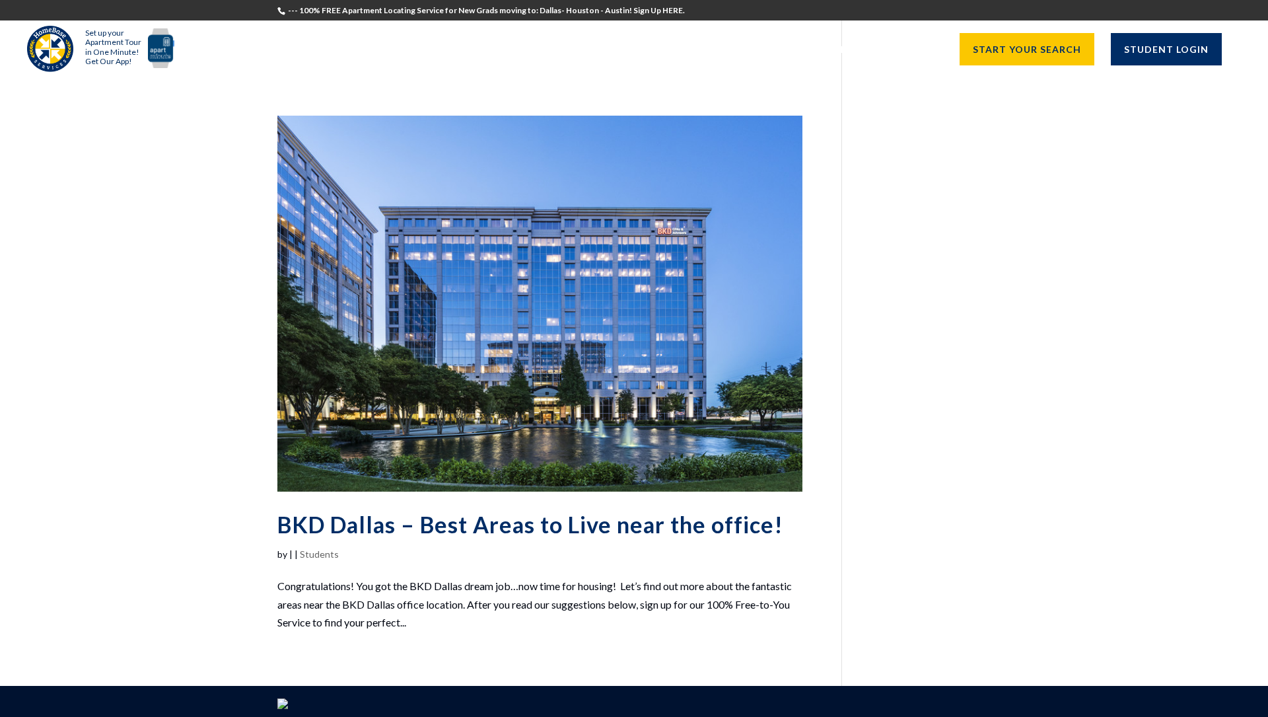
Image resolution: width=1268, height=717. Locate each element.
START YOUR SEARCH (1027, 49)
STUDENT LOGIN (1166, 49)
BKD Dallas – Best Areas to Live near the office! (530, 524)
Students (607, 50)
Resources (900, 50)
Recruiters (682, 50)
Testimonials (524, 50)
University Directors (791, 50)
